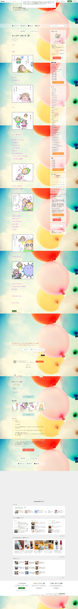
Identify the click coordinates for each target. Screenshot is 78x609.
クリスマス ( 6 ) (54, 104)
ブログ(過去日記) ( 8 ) (55, 144)
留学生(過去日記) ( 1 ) (55, 139)
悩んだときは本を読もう (56, 208)
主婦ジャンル (54, 54)
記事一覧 (23, 25)
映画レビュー (16, 520)
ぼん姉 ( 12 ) (54, 105)
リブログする (42, 349)
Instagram (29, 367)
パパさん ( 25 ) (54, 97)
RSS (54, 231)
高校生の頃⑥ (54, 74)
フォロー (39, 361)
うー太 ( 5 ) (54, 117)
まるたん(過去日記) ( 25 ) (56, 129)
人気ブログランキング (16, 312)
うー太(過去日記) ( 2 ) (55, 149)
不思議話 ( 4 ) (54, 125)
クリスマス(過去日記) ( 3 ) (56, 134)
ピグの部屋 (61, 42)
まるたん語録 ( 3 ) (55, 115)
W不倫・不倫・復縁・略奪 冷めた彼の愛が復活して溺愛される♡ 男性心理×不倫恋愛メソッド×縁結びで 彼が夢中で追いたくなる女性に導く (58, 205)
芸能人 (25, 507)
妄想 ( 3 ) (53, 112)
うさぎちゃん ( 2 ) (55, 120)
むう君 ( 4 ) (54, 122)
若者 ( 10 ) (53, 124)
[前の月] (55, 175)
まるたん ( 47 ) (54, 95)
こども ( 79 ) (54, 90)
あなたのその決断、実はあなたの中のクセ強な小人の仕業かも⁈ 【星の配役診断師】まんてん (58, 200)
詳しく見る (39, 588)
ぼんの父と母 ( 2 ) (55, 100)
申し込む (56, 588)
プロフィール (55, 42)
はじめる (21, 588)
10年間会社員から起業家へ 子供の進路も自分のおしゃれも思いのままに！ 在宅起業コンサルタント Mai (58, 211)
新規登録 (69, 1)
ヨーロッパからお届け (51, 520)
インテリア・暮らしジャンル (19, 507)
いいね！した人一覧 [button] (36, 352)
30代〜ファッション (34, 520)
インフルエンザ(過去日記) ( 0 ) (57, 145)
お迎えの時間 (22, 31)
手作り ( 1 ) (54, 92)
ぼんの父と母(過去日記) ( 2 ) (56, 132)
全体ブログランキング (55, 53)
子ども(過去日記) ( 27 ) (55, 127)
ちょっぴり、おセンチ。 (34, 31)
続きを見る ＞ (62, 50)
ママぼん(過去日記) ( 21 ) (56, 130)
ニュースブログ (54, 198)
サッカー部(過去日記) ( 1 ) (56, 142)
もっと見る (28, 396)
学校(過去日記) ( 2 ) (55, 147)
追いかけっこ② (54, 64)
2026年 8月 (58, 175)
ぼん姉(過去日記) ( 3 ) (55, 140)
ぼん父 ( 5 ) (54, 102)
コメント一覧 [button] (43, 352)
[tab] (19, 507)
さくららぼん (17, 439)
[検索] (65, 26)
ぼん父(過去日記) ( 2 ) (55, 137)
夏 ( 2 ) (53, 119)
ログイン (75, 1)
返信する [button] (42, 439)
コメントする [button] (34, 350)
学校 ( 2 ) (53, 110)
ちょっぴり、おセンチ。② (21, 35)
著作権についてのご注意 (57, 232)
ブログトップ (16, 25)
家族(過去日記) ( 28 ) (55, 135)
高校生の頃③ (54, 79)
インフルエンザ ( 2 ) (55, 109)
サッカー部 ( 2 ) (54, 114)
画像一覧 (31, 25)
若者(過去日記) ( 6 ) (55, 150)
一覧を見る (58, 82)
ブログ (15, 40)
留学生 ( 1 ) (54, 107)
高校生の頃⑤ (54, 76)
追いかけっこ (54, 66)
